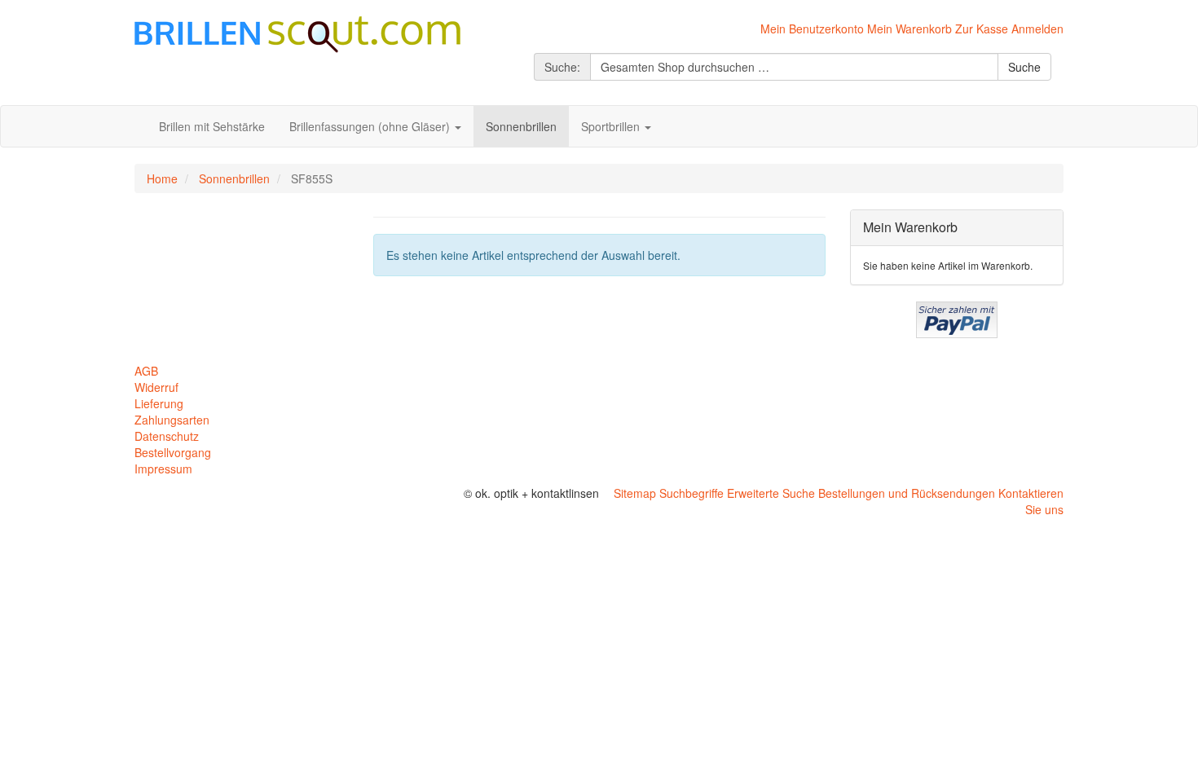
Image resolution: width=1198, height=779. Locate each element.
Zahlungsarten (171, 420)
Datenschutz (166, 436)
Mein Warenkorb (909, 28)
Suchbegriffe (691, 493)
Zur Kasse (981, 28)
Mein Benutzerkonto (812, 28)
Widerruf (156, 387)
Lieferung (158, 403)
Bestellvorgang (172, 452)
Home (162, 178)
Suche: (562, 67)
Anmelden (1037, 28)
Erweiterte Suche (771, 493)
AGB (146, 371)
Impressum (163, 468)
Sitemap (635, 493)
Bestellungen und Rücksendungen (906, 493)
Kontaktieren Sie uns (1031, 501)
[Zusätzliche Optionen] (957, 318)
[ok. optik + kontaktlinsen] (297, 32)
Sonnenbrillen (234, 178)
